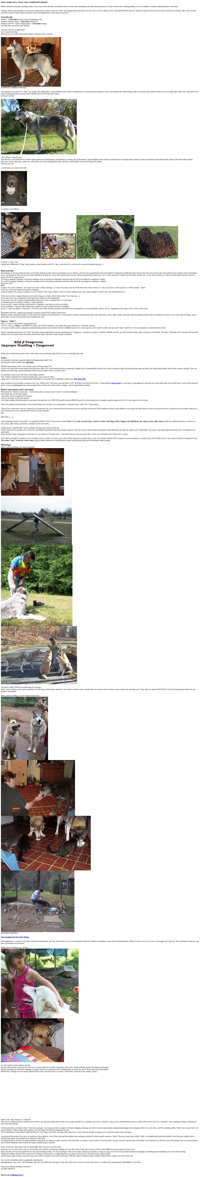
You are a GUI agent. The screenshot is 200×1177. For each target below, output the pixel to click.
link (2, 413)
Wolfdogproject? (16, 1175)
